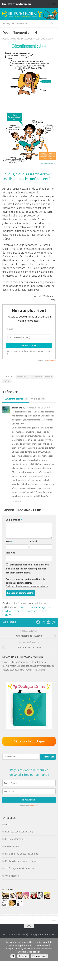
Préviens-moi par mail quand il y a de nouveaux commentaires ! (25, 581)
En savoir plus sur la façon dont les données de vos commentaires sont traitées (27, 611)
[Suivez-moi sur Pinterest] (48, 622)
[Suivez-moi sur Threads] (54, 622)
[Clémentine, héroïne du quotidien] (5, 898)
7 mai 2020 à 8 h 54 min (39, 408)
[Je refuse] (54, 949)
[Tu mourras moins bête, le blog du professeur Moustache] (12, 898)
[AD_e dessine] (12, 905)
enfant (7, 381)
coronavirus (36, 377)
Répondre (16, 501)
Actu (5, 23)
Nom (9, 541)
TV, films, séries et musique (19, 868)
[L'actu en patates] (47, 898)
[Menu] (54, 4)
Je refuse (23, 956)
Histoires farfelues (14, 839)
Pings (39, 398)
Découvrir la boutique (29, 741)
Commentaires (17, 398)
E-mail (34, 541)
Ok (13, 956)
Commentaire (14, 519)
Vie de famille (19, 23)
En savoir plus (39, 956)
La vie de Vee (12, 846)
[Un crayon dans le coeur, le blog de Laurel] (33, 898)
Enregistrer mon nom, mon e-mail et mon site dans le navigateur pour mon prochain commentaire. (27, 568)
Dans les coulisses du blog (19, 831)
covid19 (48, 377)
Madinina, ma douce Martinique (21, 853)
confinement (22, 377)
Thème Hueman (47, 934)
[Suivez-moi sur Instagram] (43, 622)
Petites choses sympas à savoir (21, 861)
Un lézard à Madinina (16, 4)
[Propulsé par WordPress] (27, 935)
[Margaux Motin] (40, 898)
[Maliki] (26, 898)
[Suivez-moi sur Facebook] (38, 622)
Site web (10, 552)
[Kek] (5, 905)
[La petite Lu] (19, 905)
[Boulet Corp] (19, 898)
